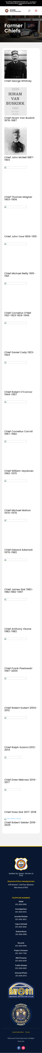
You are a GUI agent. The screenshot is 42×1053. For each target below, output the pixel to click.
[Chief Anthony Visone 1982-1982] (15, 600)
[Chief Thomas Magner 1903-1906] (15, 168)
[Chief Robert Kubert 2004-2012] (15, 679)
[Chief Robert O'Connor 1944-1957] (15, 363)
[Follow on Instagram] (23, 1048)
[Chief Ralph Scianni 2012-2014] (15, 718)
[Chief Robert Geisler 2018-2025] (13, 818)
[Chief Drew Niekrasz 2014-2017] (12, 758)
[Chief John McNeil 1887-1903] (15, 154)
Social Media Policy (18, 1032)
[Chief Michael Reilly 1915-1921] (15, 244)
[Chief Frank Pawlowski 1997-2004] (15, 639)
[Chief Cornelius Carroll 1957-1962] (15, 402)
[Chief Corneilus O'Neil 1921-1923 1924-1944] (15, 284)
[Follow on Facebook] (19, 1048)
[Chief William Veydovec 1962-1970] (15, 442)
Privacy (27, 1032)
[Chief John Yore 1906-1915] (15, 207)
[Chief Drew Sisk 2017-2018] (12, 790)
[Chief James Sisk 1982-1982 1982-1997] (15, 560)
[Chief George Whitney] (15, 78)
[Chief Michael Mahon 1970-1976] (15, 481)
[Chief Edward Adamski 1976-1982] (15, 521)
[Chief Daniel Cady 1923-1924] (15, 323)
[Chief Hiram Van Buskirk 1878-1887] (15, 115)
